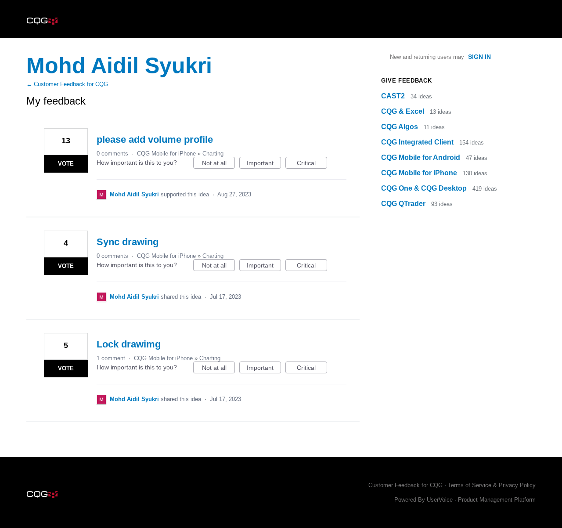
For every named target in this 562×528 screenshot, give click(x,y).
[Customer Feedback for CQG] (42, 19)
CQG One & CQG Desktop (424, 188)
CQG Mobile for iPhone (166, 153)
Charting (212, 153)
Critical (312, 164)
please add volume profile (155, 139)
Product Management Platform (497, 499)
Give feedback (406, 80)
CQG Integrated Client (418, 142)
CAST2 (394, 96)
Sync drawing (128, 241)
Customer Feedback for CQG (405, 485)
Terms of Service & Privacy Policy (492, 485)
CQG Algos (400, 126)
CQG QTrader (404, 203)
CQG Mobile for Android (421, 157)
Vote (66, 163)
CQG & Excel (403, 111)
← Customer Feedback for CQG (67, 84)
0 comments (112, 153)
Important (264, 164)
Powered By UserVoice (424, 499)
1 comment (111, 358)
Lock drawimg (129, 344)
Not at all (218, 164)
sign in (479, 56)
